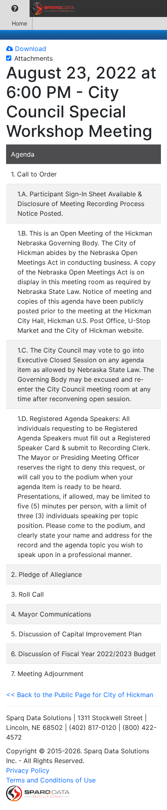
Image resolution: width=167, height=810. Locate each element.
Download (29, 49)
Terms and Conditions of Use (51, 780)
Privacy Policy (27, 770)
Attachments (33, 58)
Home (19, 23)
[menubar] (39, 8)
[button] (15, 8)
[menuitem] (15, 8)
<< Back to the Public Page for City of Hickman (79, 695)
